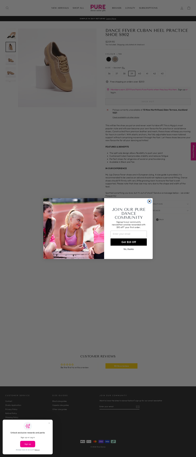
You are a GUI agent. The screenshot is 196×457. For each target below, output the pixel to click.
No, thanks (129, 249)
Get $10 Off (128, 242)
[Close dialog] (149, 201)
